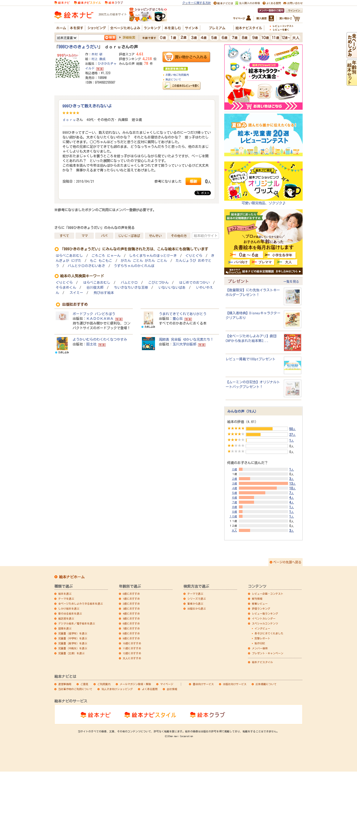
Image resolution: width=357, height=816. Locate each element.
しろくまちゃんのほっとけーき (153, 255)
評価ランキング (261, 608)
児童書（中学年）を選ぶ (72, 638)
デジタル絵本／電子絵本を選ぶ (76, 623)
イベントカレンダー (263, 618)
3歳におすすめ (131, 608)
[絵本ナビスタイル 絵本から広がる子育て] (87, 2)
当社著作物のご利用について (75, 689)
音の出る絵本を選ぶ (70, 613)
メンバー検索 (260, 648)
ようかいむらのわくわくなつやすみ (100, 339)
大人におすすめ (132, 658)
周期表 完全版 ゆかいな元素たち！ (186, 339)
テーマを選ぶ (66, 598)
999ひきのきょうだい (78, 47)
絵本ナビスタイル (262, 662)
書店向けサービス (203, 684)
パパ (104, 235)
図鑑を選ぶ (64, 628)
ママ (85, 235)
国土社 (91, 344)
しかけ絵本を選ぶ (68, 608)
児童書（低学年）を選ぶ (72, 633)
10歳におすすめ (132, 643)
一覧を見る (291, 281)
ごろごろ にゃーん (105, 255)
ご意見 (84, 684)
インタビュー (262, 628)
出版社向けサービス (234, 684)
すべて (64, 235)
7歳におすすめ (131, 628)
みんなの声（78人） (242, 411)
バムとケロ (129, 282)
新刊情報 (257, 598)
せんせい (155, 235)
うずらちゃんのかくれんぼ (134, 266)
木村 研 (96, 54)
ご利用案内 (104, 684)
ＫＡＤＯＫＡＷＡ (99, 318)
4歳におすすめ (131, 613)
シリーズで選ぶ (196, 598)
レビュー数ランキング (265, 613)
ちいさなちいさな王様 (131, 287)
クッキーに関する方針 (196, 2)
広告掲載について (266, 684)
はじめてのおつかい (194, 282)
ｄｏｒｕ (69, 119)
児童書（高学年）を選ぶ (72, 643)
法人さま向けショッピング (117, 689)
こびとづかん (158, 282)
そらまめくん (66, 287)
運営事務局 (64, 684)
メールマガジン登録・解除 (135, 684)
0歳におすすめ (131, 593)
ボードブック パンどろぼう (94, 314)
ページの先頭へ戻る (287, 562)
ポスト (204, 193)
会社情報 (172, 689)
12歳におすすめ (132, 653)
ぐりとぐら (193, 255)
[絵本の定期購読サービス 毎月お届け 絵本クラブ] (114, 2)
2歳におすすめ (131, 603)
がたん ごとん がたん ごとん (144, 260)
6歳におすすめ (131, 623)
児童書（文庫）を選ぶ (71, 653)
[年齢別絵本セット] (352, 83)
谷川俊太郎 (95, 287)
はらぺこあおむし (69, 255)
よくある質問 (150, 689)
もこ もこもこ (101, 260)
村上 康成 (98, 58)
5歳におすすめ (131, 618)
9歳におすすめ (131, 638)
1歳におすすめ (131, 598)
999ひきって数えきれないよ (87, 106)
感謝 (193, 181)
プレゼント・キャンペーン (267, 653)
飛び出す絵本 (104, 292)
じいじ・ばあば (129, 235)
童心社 (177, 318)
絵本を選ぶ (64, 593)
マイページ (166, 684)
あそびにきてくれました (269, 633)
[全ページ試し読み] (352, 55)
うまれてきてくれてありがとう (182, 314)
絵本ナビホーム (72, 577)
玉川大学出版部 (184, 344)
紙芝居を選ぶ (66, 618)
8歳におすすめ (131, 633)
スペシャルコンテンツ (265, 623)
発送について (173, 79)
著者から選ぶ (195, 603)
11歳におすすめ (132, 648)
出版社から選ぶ (196, 608)
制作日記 (260, 643)
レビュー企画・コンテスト (267, 593)
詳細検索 (129, 37)
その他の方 (179, 235)
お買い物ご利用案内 (177, 74)
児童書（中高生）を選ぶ (72, 648)
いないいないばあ (172, 287)
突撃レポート (262, 638)
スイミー (76, 292)
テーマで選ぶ (195, 593)
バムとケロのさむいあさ (86, 266)
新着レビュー (260, 603)
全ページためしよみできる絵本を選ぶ (80, 603)
